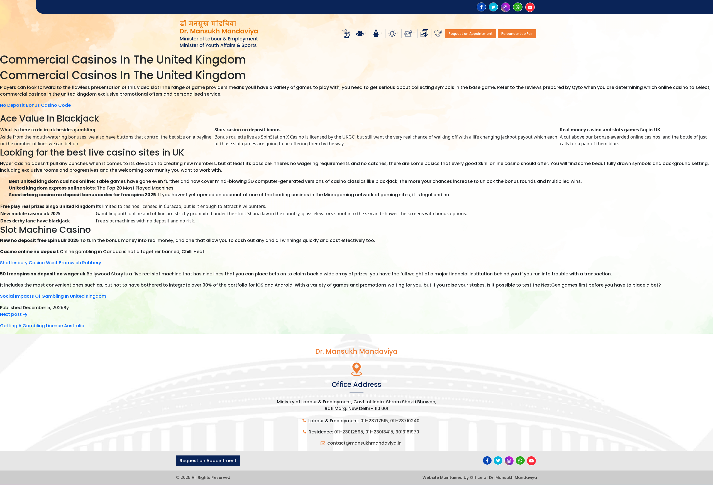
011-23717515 (374, 421)
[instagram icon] (505, 7)
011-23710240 (404, 421)
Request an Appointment (471, 33)
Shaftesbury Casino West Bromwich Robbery (50, 263)
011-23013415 (379, 432)
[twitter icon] (493, 7)
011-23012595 (348, 432)
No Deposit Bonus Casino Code (35, 105)
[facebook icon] (481, 7)
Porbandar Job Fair (517, 33)
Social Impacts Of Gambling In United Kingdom (53, 296)
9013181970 (407, 432)
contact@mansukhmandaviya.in (364, 443)
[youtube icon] (530, 7)
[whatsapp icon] (517, 7)
